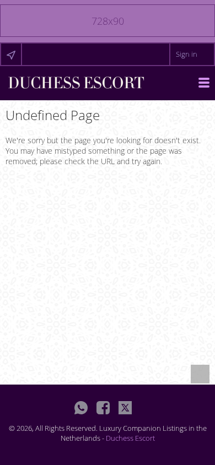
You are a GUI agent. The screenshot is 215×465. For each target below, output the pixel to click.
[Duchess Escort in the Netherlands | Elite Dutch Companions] (76, 82)
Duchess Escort (130, 438)
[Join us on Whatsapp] (81, 407)
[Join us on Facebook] (103, 407)
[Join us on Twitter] (125, 407)
